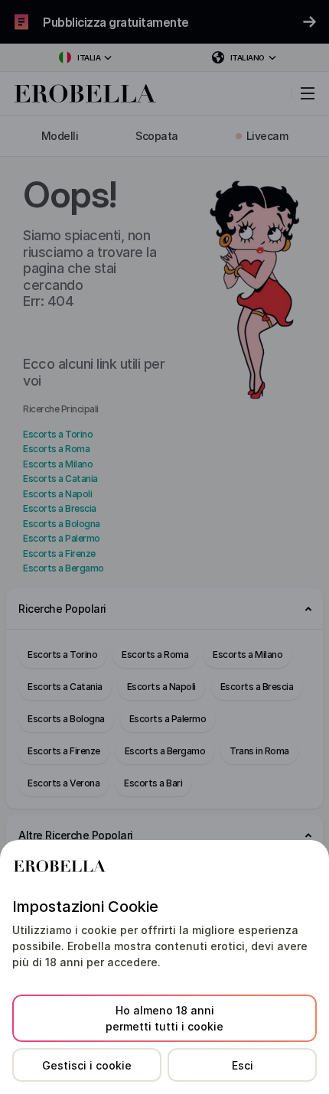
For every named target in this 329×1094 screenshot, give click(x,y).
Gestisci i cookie (87, 1065)
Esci (242, 1065)
